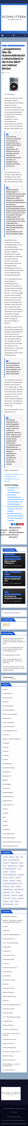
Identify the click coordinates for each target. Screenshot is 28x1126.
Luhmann (11, 877)
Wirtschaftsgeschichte (9, 837)
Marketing (17, 877)
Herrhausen (13, 871)
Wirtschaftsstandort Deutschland (16, 45)
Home (8, 1116)
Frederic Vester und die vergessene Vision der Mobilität (15, 509)
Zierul (16, 904)
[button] (25, 35)
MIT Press (6, 1000)
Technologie (6, 829)
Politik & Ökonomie (8, 1025)
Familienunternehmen (9, 726)
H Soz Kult (6, 963)
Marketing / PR (7, 776)
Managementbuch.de (9, 988)
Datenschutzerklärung (15, 1116)
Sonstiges (5, 813)
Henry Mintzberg (7, 971)
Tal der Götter (6, 898)
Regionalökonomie (8, 805)
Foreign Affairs (7, 947)
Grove (19, 868)
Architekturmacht (7, 693)
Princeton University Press (10, 1029)
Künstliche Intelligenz (9, 767)
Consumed (6, 863)
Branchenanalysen (8, 706)
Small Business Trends (9, 1039)
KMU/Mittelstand (7, 763)
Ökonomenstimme (8, 1013)
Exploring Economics (9, 938)
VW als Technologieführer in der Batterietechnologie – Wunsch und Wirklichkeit (12, 661)
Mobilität (4, 45)
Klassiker (5, 759)
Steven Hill (14, 895)
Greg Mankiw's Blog (8, 959)
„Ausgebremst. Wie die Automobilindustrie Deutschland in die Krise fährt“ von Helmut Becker (13, 58)
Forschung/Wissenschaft (10, 730)
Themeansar (14, 1112)
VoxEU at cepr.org (8, 1056)
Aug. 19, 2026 (9, 601)
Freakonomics (7, 951)
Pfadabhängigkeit (8, 792)
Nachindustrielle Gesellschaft (10, 883)
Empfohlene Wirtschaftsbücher (11, 934)
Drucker (18, 565)
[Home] (2, 35)
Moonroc (19, 880)
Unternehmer (20, 898)
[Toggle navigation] (13, 35)
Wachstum (5, 901)
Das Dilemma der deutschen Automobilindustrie (13, 490)
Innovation (7, 574)
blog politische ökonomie (10, 916)
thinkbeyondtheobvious (9, 1047)
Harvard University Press (10, 967)
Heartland (5, 871)
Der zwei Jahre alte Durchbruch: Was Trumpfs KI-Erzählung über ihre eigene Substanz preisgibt (14, 668)
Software (5, 809)
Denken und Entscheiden (10, 714)
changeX (5, 926)
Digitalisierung (7, 718)
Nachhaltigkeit (7, 784)
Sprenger (18, 892)
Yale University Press (9, 1070)
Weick (11, 901)
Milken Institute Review (9, 996)
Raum (12, 886)
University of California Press (11, 1051)
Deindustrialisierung (9, 554)
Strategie (5, 825)
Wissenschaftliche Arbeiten (10, 846)
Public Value (6, 886)
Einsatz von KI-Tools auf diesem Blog (11, 1120)
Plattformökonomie (8, 796)
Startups (5, 821)
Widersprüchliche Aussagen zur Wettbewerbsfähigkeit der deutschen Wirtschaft (16, 532)
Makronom (6, 984)
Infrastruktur (6, 743)
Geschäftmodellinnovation (9, 868)
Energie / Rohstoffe (8, 722)
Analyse (5, 689)
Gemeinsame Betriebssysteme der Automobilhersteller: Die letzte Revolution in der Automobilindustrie (15, 499)
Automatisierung (7, 697)
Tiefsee (13, 898)
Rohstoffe (18, 886)
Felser (4, 865)
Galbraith (21, 865)
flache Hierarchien (12, 865)
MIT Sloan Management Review (12, 1004)
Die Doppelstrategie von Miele (11, 655)
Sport (4, 817)
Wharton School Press (9, 1060)
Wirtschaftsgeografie (8, 833)
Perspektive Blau (7, 1021)
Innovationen (20, 874)
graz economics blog (9, 955)
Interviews (6, 751)
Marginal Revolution (8, 992)
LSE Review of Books (9, 980)
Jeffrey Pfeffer (7, 976)
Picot (20, 883)
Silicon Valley (6, 892)
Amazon (5, 857)
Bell (22, 857)
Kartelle (5, 877)
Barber (17, 857)
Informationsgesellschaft (9, 874)
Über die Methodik (22, 1123)
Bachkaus (11, 857)
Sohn (13, 892)
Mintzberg (5, 880)
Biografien (6, 702)
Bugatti (5, 860)
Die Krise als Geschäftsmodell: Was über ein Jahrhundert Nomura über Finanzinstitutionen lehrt (13, 649)
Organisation (6, 788)
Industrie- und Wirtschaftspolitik (12, 556)
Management (6, 772)
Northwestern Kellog (8, 1008)
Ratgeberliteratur (7, 800)
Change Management (14, 860)
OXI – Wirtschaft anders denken (12, 1017)
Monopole (12, 880)
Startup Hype (6, 895)
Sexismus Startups (18, 889)
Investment (6, 755)
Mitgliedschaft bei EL (6, 1123)
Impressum (22, 1120)
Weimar (17, 901)
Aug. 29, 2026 (9, 565)
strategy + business (8, 1043)
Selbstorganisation (7, 889)
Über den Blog (15, 1123)
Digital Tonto (6, 930)
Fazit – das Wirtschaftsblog (10, 943)
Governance (6, 734)
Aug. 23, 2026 (9, 583)
